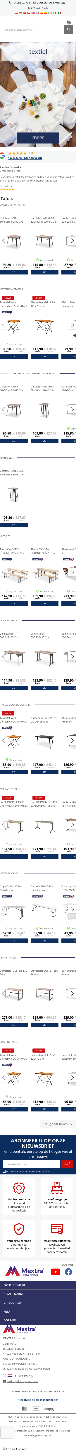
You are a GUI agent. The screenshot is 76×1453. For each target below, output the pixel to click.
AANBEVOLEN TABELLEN (13, 205)
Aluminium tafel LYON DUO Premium (44, 719)
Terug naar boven (58, 1124)
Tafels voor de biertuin (15, 704)
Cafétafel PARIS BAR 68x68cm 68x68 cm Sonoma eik (42, 388)
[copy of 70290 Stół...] (44, 920)
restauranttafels (11, 289)
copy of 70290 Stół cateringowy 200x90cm (42, 888)
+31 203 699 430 (21, 2)
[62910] (44, 420)
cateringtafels (10, 873)
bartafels (6, 457)
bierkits (5, 536)
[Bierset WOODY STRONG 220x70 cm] (47, 583)
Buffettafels (8, 957)
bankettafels (8, 620)
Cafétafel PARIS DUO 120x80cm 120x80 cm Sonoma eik (44, 220)
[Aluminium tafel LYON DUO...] (44, 751)
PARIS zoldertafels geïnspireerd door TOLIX (28, 373)
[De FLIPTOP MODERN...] (44, 835)
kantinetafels (9, 1041)
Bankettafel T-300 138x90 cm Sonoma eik (40, 635)
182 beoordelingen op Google (25, 157)
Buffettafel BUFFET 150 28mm (44, 972)
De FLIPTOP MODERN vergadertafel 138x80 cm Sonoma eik (44, 804)
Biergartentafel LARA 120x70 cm (43, 304)
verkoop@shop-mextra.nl (51, 2)
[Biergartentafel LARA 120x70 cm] (44, 335)
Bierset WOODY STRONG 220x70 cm (43, 551)
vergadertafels (10, 789)
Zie (13, 272)
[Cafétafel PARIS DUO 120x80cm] (44, 251)
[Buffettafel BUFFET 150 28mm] (44, 1004)
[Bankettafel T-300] (44, 667)
